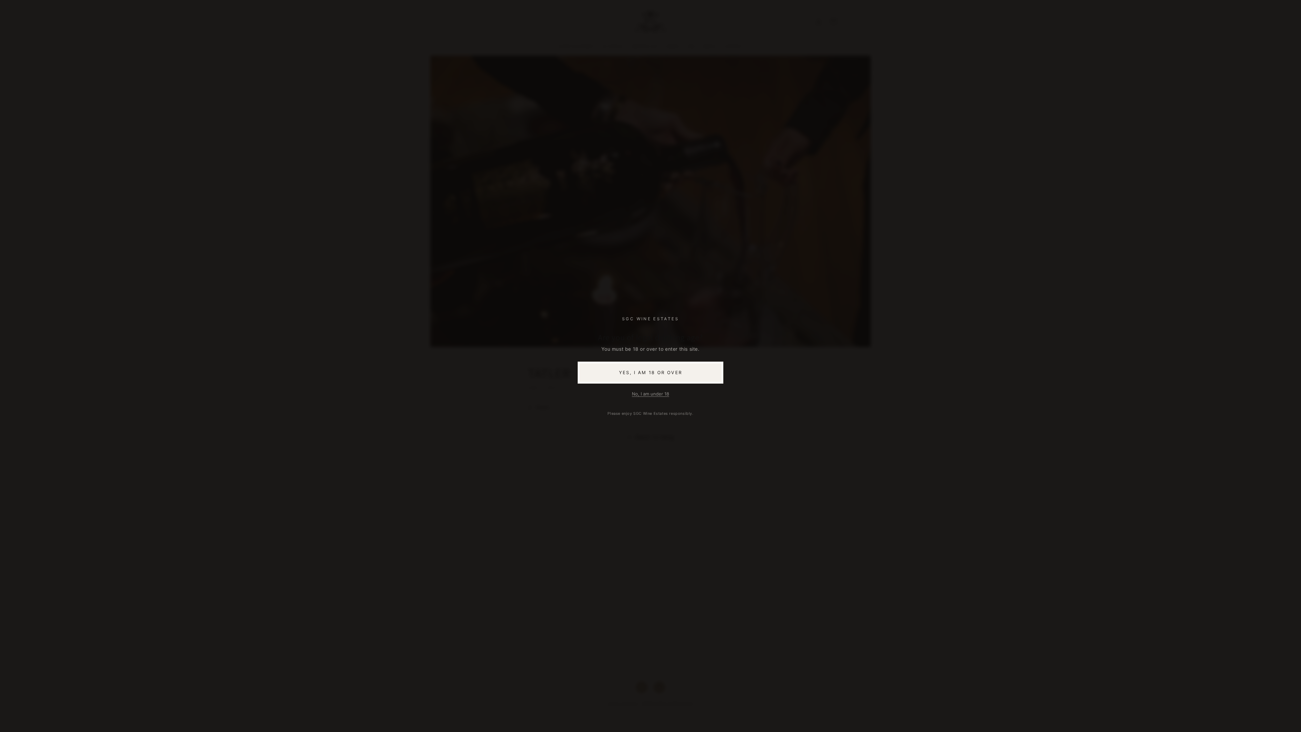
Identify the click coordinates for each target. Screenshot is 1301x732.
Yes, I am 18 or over (650, 372)
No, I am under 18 (650, 393)
